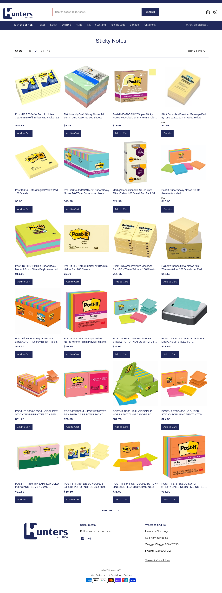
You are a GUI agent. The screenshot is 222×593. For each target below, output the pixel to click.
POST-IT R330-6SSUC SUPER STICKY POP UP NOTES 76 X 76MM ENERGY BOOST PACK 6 (183, 413)
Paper (53, 25)
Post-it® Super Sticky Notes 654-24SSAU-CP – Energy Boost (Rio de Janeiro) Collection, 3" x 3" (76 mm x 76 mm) (37, 340)
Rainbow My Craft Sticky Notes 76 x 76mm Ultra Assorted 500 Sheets (85, 116)
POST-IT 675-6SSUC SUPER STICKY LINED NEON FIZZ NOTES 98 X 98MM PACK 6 (182, 485)
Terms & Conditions (157, 560)
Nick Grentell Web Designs (118, 575)
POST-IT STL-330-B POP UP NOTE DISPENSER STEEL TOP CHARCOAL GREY (182, 340)
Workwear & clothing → (197, 25)
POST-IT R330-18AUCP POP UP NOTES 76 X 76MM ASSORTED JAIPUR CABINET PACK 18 (132, 413)
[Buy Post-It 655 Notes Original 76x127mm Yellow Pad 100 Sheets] (86, 238)
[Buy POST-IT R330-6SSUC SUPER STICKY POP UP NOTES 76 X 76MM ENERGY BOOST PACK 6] (184, 383)
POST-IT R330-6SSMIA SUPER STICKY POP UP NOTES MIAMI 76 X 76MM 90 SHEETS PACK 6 (134, 340)
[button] (208, 12)
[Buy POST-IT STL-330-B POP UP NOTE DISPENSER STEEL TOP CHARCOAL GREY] (184, 311)
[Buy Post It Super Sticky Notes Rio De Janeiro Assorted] (184, 162)
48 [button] (48, 51)
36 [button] (42, 51)
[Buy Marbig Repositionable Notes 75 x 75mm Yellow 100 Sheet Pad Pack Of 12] (135, 162)
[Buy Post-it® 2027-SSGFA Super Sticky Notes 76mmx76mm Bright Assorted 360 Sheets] (38, 238)
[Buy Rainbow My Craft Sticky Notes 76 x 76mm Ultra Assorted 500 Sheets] (86, 87)
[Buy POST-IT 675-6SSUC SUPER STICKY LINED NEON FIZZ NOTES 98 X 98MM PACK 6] (184, 456)
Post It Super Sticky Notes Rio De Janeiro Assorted (180, 192)
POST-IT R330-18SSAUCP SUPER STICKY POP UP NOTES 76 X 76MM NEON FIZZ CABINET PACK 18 (37, 413)
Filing (79, 25)
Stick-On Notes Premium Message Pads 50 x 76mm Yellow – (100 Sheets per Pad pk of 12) (134, 268)
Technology (118, 25)
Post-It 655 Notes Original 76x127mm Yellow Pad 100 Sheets (86, 268)
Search (150, 12)
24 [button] (36, 51)
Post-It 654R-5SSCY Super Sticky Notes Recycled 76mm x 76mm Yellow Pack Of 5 (135, 116)
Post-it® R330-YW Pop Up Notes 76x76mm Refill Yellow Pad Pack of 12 (37, 116)
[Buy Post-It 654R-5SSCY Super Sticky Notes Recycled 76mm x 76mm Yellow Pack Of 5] (135, 87)
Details (167, 133)
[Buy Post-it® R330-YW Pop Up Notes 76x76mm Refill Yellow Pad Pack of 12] (38, 87)
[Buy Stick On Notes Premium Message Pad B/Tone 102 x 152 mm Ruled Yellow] (184, 87)
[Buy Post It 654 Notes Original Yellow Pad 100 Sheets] (38, 162)
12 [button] (30, 51)
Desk (43, 25)
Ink (89, 25)
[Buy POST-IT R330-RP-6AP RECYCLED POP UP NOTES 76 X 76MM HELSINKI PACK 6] (38, 456)
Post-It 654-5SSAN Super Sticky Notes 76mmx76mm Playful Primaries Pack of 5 (85, 340)
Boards (134, 25)
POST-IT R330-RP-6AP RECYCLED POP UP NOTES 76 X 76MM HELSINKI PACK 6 (37, 485)
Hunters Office (23, 25)
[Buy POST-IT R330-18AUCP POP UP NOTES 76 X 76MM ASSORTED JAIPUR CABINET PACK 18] (135, 383)
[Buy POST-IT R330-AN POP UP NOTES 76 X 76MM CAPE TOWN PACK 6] (86, 383)
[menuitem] (208, 12)
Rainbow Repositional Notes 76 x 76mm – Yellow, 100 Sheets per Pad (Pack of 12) (181, 268)
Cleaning (100, 25)
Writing (66, 25)
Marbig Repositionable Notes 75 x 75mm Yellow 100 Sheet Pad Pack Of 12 (134, 192)
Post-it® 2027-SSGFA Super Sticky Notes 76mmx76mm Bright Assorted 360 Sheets (36, 268)
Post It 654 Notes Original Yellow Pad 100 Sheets (36, 192)
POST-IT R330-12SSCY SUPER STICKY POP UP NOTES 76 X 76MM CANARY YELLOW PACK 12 (85, 485)
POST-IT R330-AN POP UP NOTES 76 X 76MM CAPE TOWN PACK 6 (85, 413)
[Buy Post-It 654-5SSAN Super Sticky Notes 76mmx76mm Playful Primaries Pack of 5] (86, 311)
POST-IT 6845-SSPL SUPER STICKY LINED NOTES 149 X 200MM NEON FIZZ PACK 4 (135, 485)
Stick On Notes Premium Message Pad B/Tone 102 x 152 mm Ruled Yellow (183, 116)
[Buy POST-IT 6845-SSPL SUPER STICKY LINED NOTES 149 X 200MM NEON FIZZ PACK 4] (135, 456)
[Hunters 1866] (18, 13)
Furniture (150, 25)
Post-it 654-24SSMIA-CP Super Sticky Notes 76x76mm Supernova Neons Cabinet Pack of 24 (86, 192)
